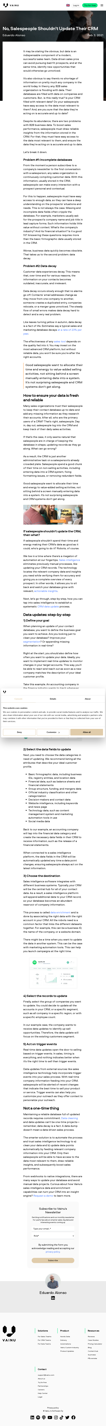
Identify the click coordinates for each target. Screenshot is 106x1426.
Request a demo (43, 1195)
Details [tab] (53, 699)
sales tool (60, 341)
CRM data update (48, 606)
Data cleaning (69, 1118)
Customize (51, 732)
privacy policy (53, 1251)
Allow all (87, 732)
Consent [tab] (18, 699)
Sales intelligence (69, 560)
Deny (19, 732)
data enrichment (60, 912)
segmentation (31, 641)
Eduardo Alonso (14, 35)
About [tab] (87, 699)
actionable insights (46, 591)
